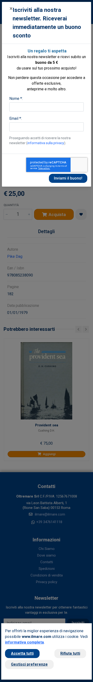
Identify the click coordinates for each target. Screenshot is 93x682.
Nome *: (16, 98)
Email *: (15, 118)
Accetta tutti (22, 653)
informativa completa (24, 642)
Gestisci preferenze (29, 664)
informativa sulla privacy (45, 143)
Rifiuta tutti (70, 653)
